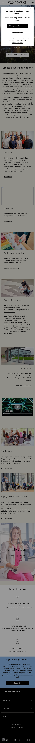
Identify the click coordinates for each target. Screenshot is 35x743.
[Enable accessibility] (3, 739)
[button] (31, 8)
